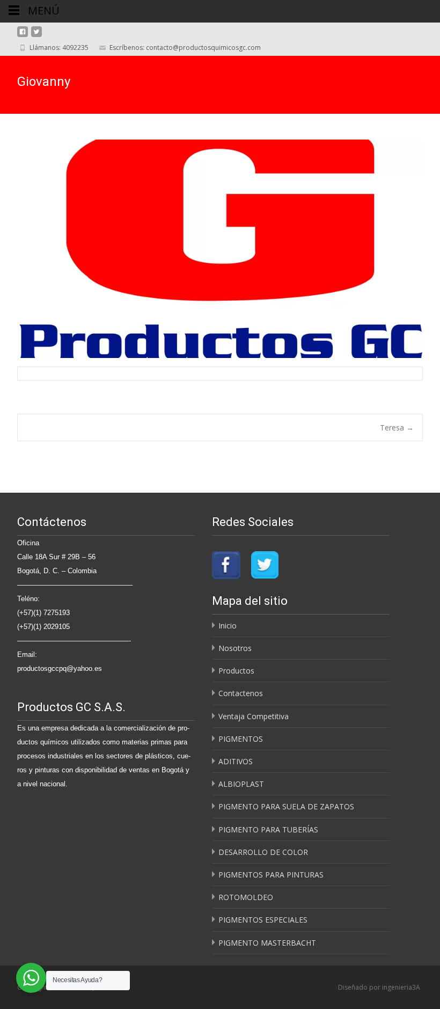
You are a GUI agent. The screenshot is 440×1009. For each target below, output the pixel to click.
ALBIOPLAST (241, 784)
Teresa (397, 427)
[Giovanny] (220, 249)
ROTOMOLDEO (245, 897)
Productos (236, 671)
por (375, 987)
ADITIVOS (235, 761)
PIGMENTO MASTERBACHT (267, 943)
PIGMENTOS (240, 739)
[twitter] (36, 36)
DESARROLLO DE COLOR (263, 852)
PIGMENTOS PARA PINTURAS (271, 874)
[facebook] (22, 36)
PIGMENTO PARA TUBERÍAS (268, 829)
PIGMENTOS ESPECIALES (262, 920)
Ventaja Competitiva (253, 716)
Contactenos (240, 693)
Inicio (227, 625)
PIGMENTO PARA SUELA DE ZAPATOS (286, 806)
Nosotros (235, 648)
